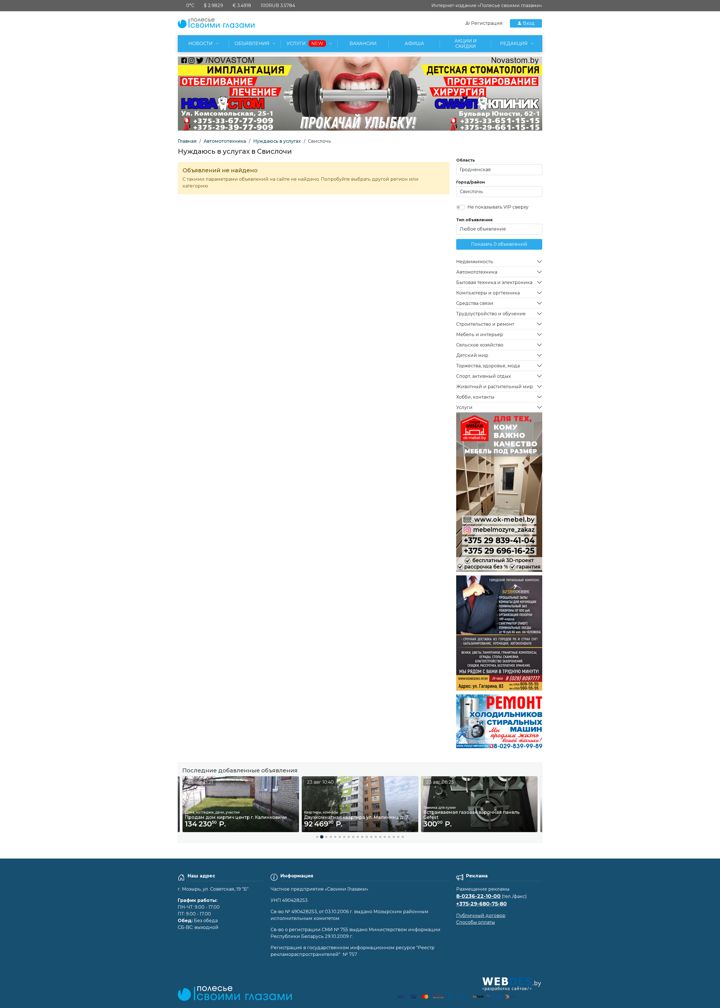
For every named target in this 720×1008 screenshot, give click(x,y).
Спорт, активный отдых (483, 376)
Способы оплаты (475, 922)
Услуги (464, 407)
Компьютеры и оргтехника (488, 293)
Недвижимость (474, 261)
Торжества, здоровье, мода (488, 365)
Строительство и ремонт (485, 324)
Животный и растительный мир (494, 386)
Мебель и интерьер (479, 334)
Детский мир (472, 355)
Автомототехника (225, 141)
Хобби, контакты (475, 397)
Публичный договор (480, 915)
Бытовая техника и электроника (494, 282)
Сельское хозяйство (479, 345)
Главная (187, 141)
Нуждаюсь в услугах (277, 141)
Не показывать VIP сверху (497, 207)
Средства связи (474, 303)
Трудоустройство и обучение (491, 313)
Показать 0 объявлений (499, 244)
